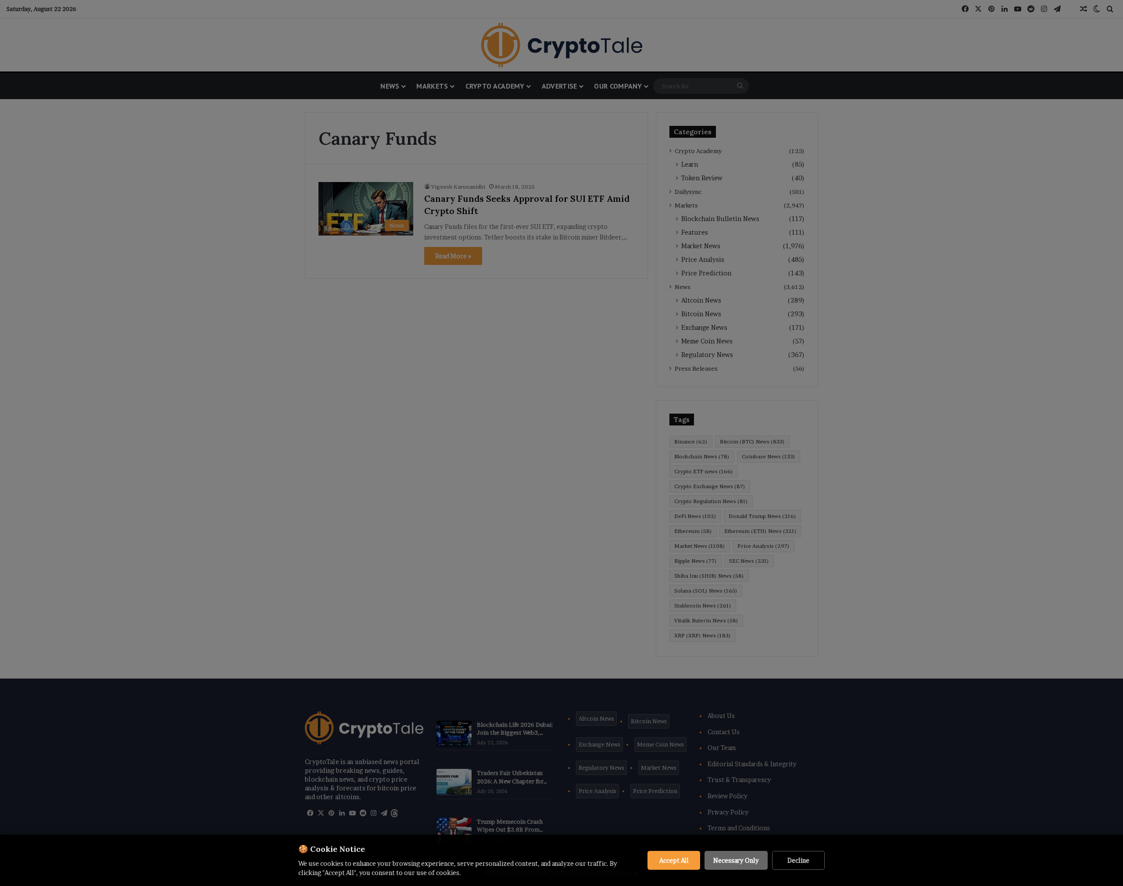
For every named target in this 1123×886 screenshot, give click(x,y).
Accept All (674, 860)
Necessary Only (736, 860)
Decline (798, 860)
